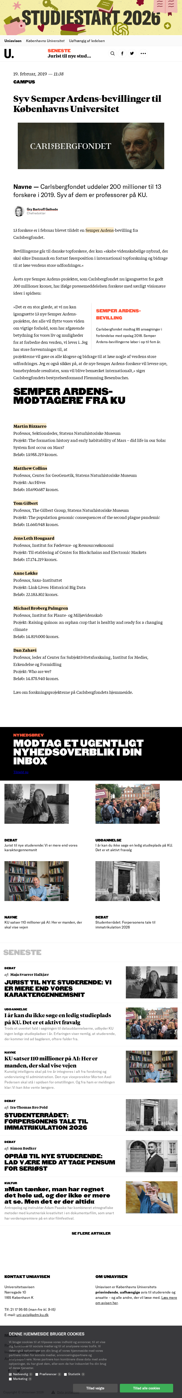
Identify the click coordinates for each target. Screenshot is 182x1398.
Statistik (76, 1374)
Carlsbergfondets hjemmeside (104, 692)
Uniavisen (13, 41)
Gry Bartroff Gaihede (42, 209)
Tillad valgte (95, 1388)
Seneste (59, 50)
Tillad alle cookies (146, 1388)
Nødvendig (22, 1374)
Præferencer (50, 1374)
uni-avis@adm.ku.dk (32, 1315)
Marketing (22, 1379)
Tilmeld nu (20, 772)
